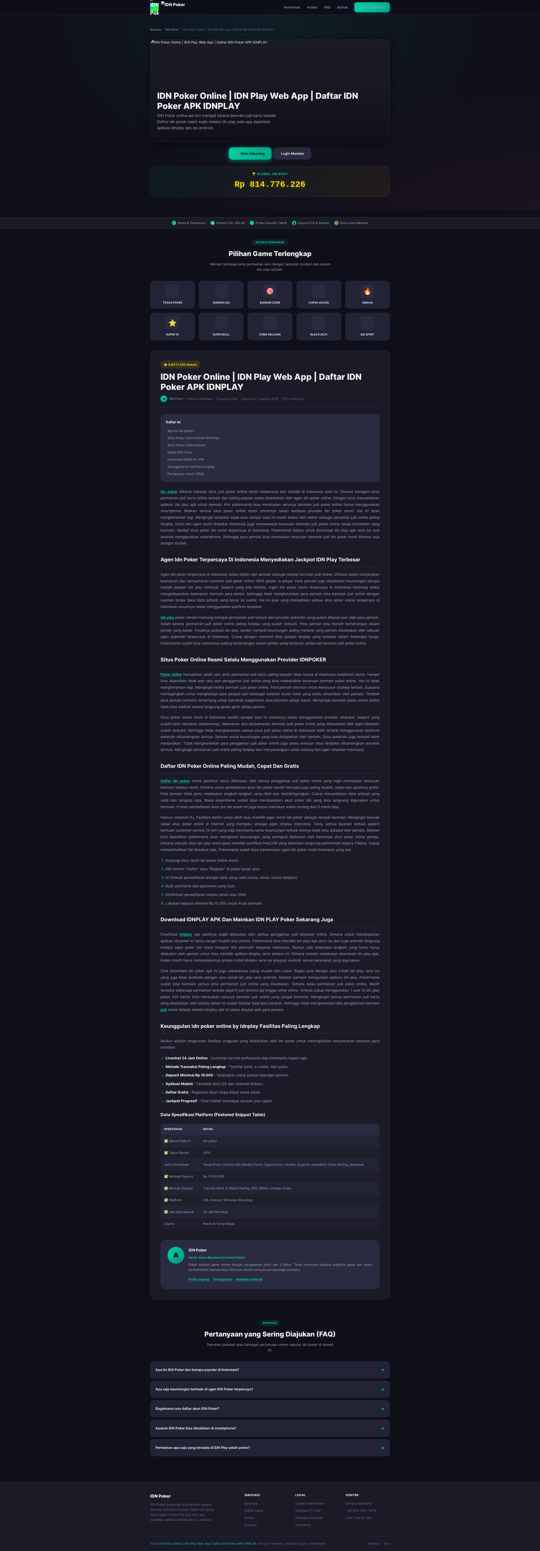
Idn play (167, 617)
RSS (387, 1543)
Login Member (292, 153)
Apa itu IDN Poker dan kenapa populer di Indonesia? (197, 1370)
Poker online (171, 674)
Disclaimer (303, 1525)
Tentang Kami (222, 1279)
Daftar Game (254, 1511)
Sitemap (373, 1543)
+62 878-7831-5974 (361, 1511)
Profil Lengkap (199, 1279)
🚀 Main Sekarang (250, 153)
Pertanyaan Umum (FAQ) (185, 474)
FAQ (327, 7)
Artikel (312, 7)
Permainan (292, 7)
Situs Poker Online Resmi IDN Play (193, 438)
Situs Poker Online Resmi (186, 445)
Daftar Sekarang (372, 7)
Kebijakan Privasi (308, 1511)
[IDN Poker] (170, 7)
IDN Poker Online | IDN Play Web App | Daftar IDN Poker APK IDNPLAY (207, 1543)
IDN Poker (171, 29)
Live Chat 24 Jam (359, 1518)
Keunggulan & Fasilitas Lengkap (191, 467)
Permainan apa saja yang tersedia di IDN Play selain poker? (202, 1447)
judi (164, 1010)
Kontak (342, 7)
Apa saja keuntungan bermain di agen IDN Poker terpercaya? (204, 1389)
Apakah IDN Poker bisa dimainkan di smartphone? (195, 1428)
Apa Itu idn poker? (180, 431)
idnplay (186, 934)
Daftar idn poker (175, 781)
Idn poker (169, 492)
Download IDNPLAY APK (185, 459)
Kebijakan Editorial (249, 1279)
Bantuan (251, 1525)
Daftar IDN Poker (180, 452)
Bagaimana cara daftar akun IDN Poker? (187, 1408)
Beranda (155, 29)
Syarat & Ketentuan (309, 1503)
